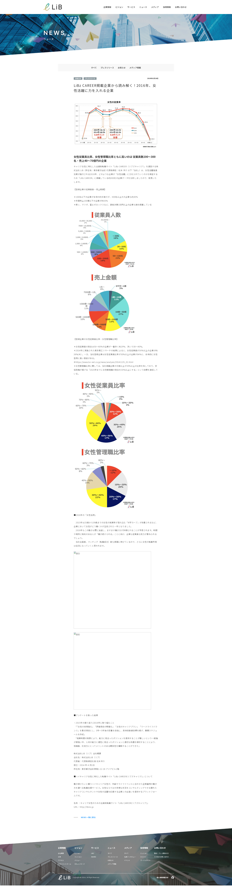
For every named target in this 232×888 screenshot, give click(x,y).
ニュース (143, 7)
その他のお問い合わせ (161, 857)
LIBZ (92, 853)
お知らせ (122, 67)
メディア (155, 7)
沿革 (59, 857)
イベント (127, 860)
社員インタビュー (130, 857)
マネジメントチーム (64, 864)
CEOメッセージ (80, 864)
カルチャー (144, 857)
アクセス (61, 860)
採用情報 (167, 7)
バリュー (77, 860)
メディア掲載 (135, 67)
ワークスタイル (145, 860)
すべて (94, 67)
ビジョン (119, 7)
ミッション (78, 857)
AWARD (93, 857)
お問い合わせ (181, 7)
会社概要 (61, 853)
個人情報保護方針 (162, 877)
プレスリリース (107, 67)
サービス (131, 7)
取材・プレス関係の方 (161, 853)
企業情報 (107, 7)
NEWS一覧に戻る (88, 817)
